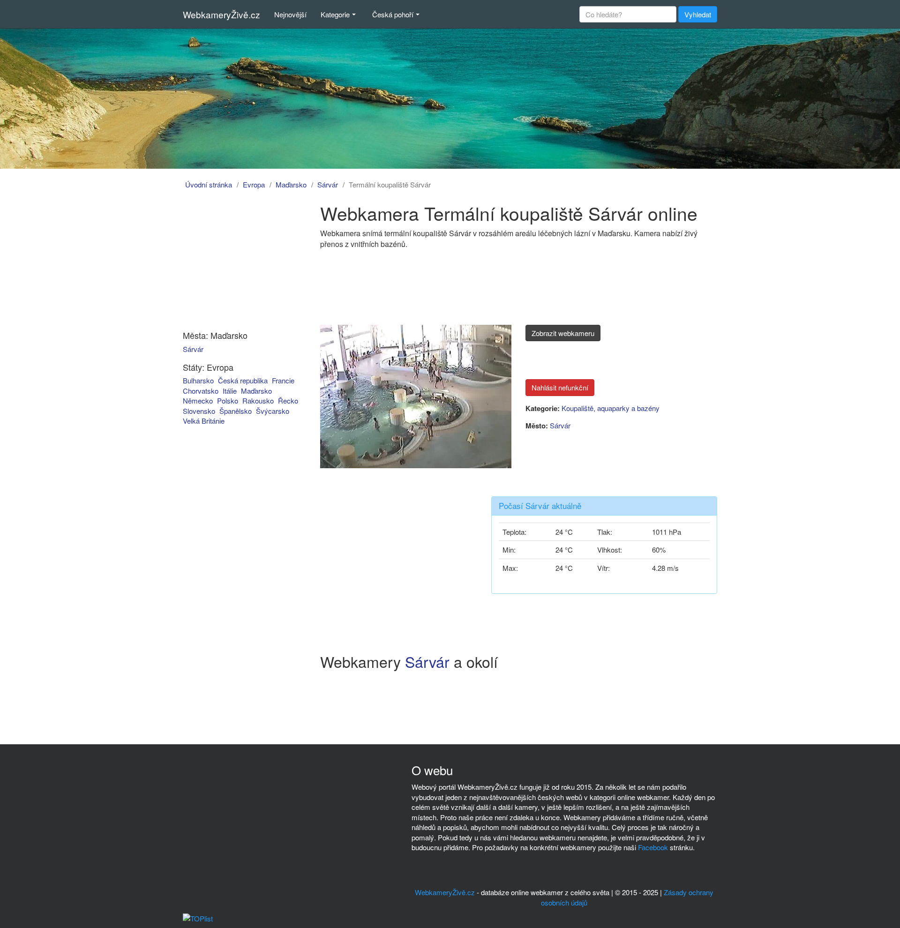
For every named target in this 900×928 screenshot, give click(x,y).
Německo (198, 400)
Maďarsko (291, 184)
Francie (283, 380)
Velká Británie (204, 421)
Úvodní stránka (208, 184)
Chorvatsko (200, 391)
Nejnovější (290, 14)
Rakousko (258, 400)
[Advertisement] (235, 261)
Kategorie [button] (335, 14)
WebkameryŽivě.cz (221, 14)
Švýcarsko (272, 411)
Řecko (288, 400)
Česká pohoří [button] (392, 14)
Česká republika (243, 380)
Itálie (230, 391)
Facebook (653, 847)
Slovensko (199, 411)
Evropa (254, 184)
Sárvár (327, 184)
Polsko (227, 400)
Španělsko (235, 411)
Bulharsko (198, 380)
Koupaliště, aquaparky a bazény (611, 408)
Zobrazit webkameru (563, 333)
